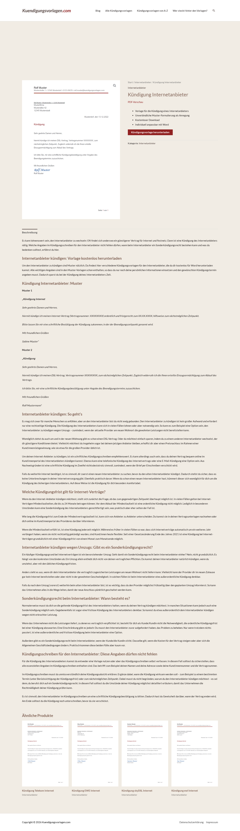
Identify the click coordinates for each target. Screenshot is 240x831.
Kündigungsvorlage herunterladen (150, 132)
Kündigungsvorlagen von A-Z (152, 10)
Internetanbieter (143, 82)
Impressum (212, 822)
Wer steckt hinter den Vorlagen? (190, 10)
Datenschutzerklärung (191, 822)
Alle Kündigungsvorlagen (118, 10)
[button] (115, 86)
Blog (98, 10)
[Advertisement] (120, 46)
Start (130, 82)
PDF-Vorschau (135, 101)
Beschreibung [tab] (29, 232)
